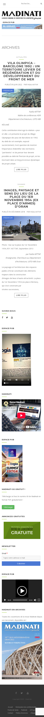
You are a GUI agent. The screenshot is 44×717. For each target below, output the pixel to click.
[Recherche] (41, 3)
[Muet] (35, 600)
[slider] (20, 600)
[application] (22, 591)
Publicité (24, 710)
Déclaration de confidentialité (26, 707)
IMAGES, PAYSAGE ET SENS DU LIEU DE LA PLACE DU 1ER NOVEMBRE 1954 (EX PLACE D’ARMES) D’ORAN (21, 198)
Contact (10, 713)
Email (4, 553)
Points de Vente (13, 710)
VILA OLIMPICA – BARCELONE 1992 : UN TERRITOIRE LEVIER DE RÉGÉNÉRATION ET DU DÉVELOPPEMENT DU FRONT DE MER (21, 71)
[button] (22, 591)
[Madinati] (22, 15)
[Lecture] (5, 600)
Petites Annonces (22, 713)
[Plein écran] (39, 600)
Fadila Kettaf (33, 84)
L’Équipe (33, 713)
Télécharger (8, 507)
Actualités (21, 57)
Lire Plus (21, 169)
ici (24, 620)
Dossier (21, 184)
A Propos (33, 710)
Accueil (10, 707)
